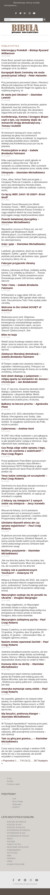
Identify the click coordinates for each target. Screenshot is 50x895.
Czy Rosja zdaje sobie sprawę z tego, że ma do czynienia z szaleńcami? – (23, 450)
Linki (14, 799)
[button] (25, 37)
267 (36, 760)
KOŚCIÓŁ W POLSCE (16, 827)
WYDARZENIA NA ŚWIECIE (18, 830)
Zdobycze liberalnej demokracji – (21, 355)
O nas (9, 778)
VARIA (9, 861)
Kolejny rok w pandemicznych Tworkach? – (19, 571)
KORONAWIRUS (14, 850)
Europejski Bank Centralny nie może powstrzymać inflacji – (24, 74)
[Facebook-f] (16, 13)
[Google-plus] (25, 880)
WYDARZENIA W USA (16, 833)
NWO (9, 856)
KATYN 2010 (12, 853)
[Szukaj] (44, 19)
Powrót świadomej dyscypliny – (20, 221)
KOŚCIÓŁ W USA (14, 825)
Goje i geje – (23, 244)
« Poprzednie (8, 760)
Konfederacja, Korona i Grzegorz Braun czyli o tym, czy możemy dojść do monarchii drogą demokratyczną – (24, 121)
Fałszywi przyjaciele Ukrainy (18, 263)
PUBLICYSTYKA (14, 844)
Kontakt (10, 781)
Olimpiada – (23, 172)
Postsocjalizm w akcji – (19, 152)
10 (26, 760)
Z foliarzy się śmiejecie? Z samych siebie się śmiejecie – (23, 502)
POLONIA (11, 842)
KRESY (10, 839)
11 (29, 760)
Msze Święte (17, 801)
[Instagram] (30, 13)
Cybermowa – (17, 428)
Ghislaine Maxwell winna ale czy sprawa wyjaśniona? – (21, 525)
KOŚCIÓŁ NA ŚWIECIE (16, 822)
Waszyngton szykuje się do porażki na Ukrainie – (24, 596)
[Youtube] (34, 13)
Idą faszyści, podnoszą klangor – (20, 715)
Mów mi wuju (9, 334)
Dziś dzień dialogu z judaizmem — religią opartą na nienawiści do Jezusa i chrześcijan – (24, 379)
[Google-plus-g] (25, 13)
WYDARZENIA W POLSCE (18, 836)
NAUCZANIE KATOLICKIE (18, 847)
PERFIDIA (11, 858)
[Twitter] (20, 13)
